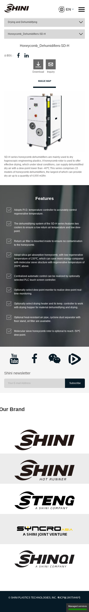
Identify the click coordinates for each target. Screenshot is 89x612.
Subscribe (75, 383)
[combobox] (44, 22)
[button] (66, 6)
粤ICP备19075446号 (69, 597)
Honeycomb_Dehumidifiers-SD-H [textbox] (27, 33)
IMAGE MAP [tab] (44, 81)
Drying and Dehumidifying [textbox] (22, 22)
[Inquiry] (51, 64)
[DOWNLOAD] (38, 64)
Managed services (77, 606)
